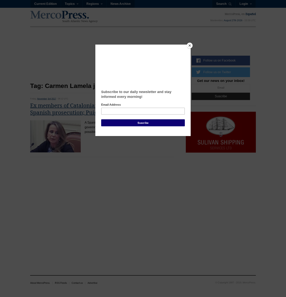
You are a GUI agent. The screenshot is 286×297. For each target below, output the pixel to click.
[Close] (190, 45)
